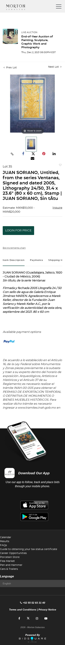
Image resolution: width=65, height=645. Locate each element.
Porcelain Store (10, 557)
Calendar (5, 537)
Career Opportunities (13, 553)
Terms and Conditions (22, 609)
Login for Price (18, 230)
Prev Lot (11, 67)
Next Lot (54, 67)
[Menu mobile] (58, 7)
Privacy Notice (47, 609)
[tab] (14, 260)
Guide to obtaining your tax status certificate (28, 549)
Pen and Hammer (11, 565)
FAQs (3, 545)
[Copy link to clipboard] (12, 154)
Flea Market (7, 561)
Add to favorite (59, 166)
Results (4, 541)
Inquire (57, 207)
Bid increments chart (14, 248)
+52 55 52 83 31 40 (34, 602)
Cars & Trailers (9, 569)
